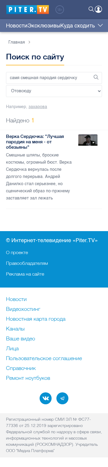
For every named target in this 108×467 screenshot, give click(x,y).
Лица (12, 349)
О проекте (17, 252)
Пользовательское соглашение (44, 359)
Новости (17, 25)
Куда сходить (77, 25)
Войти (98, 9)
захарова (37, 106)
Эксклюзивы (44, 25)
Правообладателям (27, 263)
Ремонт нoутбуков (28, 378)
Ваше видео (20, 339)
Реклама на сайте (25, 273)
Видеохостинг (23, 309)
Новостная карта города (35, 319)
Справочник (21, 368)
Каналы (15, 329)
